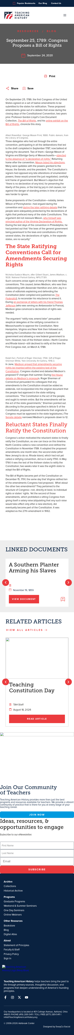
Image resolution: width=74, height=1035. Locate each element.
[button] (50, 76)
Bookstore (9, 925)
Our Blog (42, 3)
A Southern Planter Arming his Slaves (34, 568)
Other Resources (13, 921)
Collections (10, 886)
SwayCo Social (63, 1026)
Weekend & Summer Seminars (20, 905)
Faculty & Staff (12, 949)
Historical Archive (13, 890)
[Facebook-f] (5, 997)
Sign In (7, 958)
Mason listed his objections (50, 162)
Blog (6, 929)
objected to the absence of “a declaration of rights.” (36, 157)
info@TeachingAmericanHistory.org (20, 1017)
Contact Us (56, 3)
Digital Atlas (10, 934)
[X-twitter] (19, 997)
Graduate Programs (14, 901)
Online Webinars (13, 914)
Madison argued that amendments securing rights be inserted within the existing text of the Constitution (34, 367)
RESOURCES (28, 31)
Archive (8, 881)
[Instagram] (12, 997)
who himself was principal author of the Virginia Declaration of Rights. (34, 219)
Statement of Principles (16, 945)
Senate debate (14, 417)
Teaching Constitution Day (31, 687)
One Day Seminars (14, 910)
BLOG (52, 31)
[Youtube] (26, 997)
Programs (9, 897)
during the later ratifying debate (40, 207)
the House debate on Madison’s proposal (34, 376)
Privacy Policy (11, 954)
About (7, 940)
